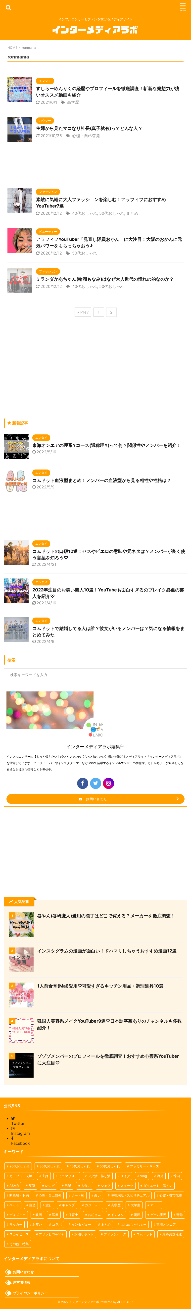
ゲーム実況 (158, 1215)
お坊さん (94, 1215)
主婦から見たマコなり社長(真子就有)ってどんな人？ (89, 128)
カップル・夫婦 (20, 1176)
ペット (14, 1205)
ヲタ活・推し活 (99, 1176)
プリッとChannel (51, 1234)
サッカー (15, 1224)
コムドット (144, 1234)
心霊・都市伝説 (170, 1195)
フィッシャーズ (115, 1234)
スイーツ (126, 1186)
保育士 (73, 1215)
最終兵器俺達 (172, 1234)
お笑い (37, 1224)
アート (155, 1205)
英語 (32, 1186)
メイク (125, 1176)
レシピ (50, 1186)
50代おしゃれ (111, 213)
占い (97, 1195)
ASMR (14, 1186)
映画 (39, 1215)
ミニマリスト (68, 1176)
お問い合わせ (94, 799)
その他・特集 (19, 1244)
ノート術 (77, 1195)
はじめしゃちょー (133, 1224)
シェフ (105, 1186)
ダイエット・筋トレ (157, 1186)
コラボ (57, 1224)
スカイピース (19, 1234)
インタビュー (81, 1224)
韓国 (176, 1176)
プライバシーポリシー (30, 1293)
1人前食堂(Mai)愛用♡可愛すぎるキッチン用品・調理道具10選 (100, 986)
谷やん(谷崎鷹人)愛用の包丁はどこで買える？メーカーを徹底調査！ (106, 915)
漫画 (137, 1215)
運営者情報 (21, 1282)
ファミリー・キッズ (144, 1166)
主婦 (45, 1176)
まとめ (132, 213)
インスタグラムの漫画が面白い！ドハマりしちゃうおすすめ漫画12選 (107, 950)
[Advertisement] (95, 166)
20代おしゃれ (19, 1166)
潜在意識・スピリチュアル (130, 1195)
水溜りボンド (84, 1234)
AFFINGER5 (125, 1302)
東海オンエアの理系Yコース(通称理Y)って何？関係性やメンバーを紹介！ (106, 445)
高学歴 (73, 102)
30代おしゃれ (50, 1166)
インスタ (117, 1215)
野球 (179, 1215)
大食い (86, 1186)
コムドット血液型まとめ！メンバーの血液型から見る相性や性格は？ (101, 480)
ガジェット (93, 1205)
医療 (55, 1215)
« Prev (83, 312)
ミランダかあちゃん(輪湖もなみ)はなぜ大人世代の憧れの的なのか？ (105, 279)
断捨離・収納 (19, 1195)
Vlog (143, 1176)
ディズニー (17, 1215)
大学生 (135, 1205)
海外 (160, 1176)
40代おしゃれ (84, 213)
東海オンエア (166, 1224)
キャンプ (68, 1205)
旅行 (49, 1205)
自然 (32, 1205)
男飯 (68, 1186)
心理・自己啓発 (86, 135)
